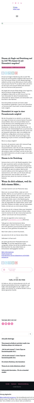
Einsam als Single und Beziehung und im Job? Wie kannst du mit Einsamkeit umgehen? (17, 61)
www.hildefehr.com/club (15, 220)
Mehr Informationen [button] (8, 252)
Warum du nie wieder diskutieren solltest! (13, 366)
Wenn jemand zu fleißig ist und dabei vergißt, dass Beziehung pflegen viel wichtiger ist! (16, 344)
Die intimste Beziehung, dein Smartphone (13, 362)
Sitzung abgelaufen (5, 394)
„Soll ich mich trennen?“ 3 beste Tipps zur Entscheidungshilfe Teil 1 (13, 356)
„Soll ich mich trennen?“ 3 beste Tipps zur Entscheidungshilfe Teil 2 (13, 350)
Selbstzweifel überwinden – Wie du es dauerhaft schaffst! (15, 371)
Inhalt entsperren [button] (7, 254)
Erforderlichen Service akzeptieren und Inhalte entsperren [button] (15, 256)
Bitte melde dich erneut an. (8, 397)
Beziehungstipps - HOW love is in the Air (13, 67)
